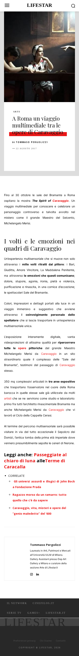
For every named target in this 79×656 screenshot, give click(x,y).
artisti (7, 398)
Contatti (61, 640)
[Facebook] (16, 158)
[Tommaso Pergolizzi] (18, 558)
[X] (25, 158)
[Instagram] (31, 573)
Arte (16, 112)
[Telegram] (72, 158)
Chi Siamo (46, 640)
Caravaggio (60, 200)
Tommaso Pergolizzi (32, 142)
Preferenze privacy (24, 640)
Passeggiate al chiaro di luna (35, 457)
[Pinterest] (35, 158)
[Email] (63, 158)
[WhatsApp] (44, 158)
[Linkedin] (53, 158)
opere (22, 348)
